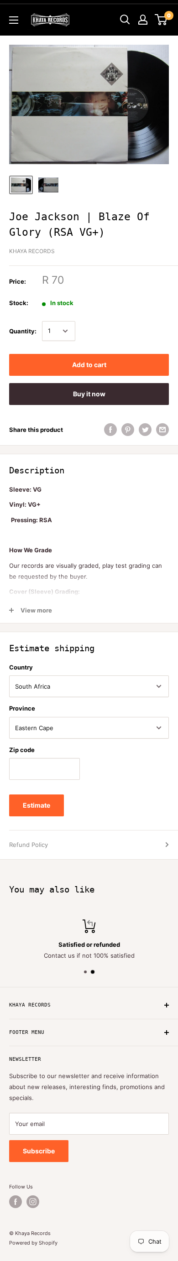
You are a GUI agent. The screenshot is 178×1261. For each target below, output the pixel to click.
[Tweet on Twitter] (145, 429)
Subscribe (39, 1151)
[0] (161, 19)
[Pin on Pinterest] (127, 429)
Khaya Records (32, 251)
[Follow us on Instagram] (32, 1201)
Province (22, 708)
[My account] (142, 20)
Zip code (22, 749)
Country (21, 667)
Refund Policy (28, 844)
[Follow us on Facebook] (15, 1201)
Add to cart (89, 364)
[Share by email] (162, 429)
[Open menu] (13, 20)
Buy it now (89, 394)
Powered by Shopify (33, 1243)
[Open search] (125, 20)
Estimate (36, 805)
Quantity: (23, 331)
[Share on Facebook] (110, 429)
